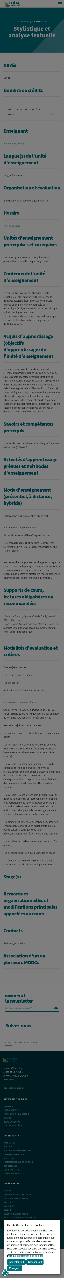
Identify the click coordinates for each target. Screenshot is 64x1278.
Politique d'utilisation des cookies (25, 1255)
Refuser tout (35, 1261)
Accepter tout (16, 1261)
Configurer (15, 1268)
